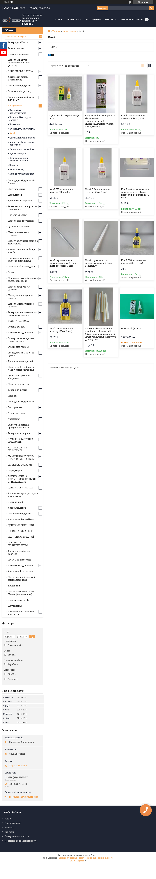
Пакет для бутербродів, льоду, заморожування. (21, 368)
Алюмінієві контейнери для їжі (22, 251)
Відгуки (9, 831)
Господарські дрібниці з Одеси (21, 182)
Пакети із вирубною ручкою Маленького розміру (19, 62)
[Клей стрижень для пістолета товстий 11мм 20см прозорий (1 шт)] (65, 238)
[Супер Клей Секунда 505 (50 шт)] (65, 94)
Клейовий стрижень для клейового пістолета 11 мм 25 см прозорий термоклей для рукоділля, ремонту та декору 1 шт (100, 334)
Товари (56, 31)
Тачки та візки (16, 48)
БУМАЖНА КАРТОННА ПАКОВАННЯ (20, 440)
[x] (52, 55)
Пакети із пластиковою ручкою (21, 305)
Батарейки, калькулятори (17, 111)
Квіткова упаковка (18, 54)
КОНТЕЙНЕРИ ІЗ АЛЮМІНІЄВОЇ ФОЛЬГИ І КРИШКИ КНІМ (22, 479)
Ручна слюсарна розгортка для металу (23, 495)
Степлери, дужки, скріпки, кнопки (19, 159)
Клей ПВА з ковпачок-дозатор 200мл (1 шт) (62, 190)
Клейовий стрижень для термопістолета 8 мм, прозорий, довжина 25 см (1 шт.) (136, 193)
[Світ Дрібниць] (11, 19)
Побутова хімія (16, 188)
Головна (57, 19)
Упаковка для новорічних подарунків (22, 208)
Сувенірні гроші (17, 413)
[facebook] (49, 55)
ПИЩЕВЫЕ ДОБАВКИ (20, 464)
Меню (8, 818)
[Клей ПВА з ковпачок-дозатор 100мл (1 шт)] (137, 94)
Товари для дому (17, 389)
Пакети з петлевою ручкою (18, 234)
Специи (12, 395)
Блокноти (15, 124)
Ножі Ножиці (17, 169)
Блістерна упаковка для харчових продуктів (21, 259)
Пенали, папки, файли (22, 149)
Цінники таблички (19, 226)
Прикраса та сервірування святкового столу (23, 279)
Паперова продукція (19, 85)
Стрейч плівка (16, 326)
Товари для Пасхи (18, 42)
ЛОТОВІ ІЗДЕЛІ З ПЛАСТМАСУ (17, 449)
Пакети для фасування (21, 220)
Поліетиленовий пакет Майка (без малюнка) (21, 593)
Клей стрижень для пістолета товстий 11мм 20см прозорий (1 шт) (63, 263)
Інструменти (15, 407)
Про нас (97, 19)
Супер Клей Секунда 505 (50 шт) (65, 117)
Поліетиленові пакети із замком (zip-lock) (22, 578)
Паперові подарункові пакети (21, 296)
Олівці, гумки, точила (22, 128)
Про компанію (13, 823)
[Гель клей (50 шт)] (137, 307)
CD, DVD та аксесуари (19, 559)
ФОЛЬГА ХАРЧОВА (18, 320)
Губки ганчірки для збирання (19, 377)
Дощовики (14, 585)
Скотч (11, 272)
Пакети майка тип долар (22, 266)
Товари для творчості (20, 433)
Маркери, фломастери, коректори (22, 143)
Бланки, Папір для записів (20, 118)
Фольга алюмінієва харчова (19, 552)
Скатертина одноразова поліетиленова (21, 339)
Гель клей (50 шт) (131, 328)
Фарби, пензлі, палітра (22, 137)
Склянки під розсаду (20, 91)
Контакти (111, 19)
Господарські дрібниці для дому (21, 98)
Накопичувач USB (18, 600)
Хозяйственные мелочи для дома (21, 613)
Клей (12, 133)
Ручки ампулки (18, 153)
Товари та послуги (76, 19)
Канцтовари (69, 31)
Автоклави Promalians (21, 519)
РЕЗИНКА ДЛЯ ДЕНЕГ (20, 531)
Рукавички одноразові (21, 332)
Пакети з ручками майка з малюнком (23, 242)
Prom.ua (94, 855)
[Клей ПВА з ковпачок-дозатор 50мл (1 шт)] (101, 167)
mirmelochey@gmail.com (23, 796)
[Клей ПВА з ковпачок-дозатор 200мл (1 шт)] (65, 167)
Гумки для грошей (18, 346)
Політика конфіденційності (21, 840)
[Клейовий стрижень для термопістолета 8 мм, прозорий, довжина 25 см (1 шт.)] (137, 167)
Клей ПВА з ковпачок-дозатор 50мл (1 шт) (97, 190)
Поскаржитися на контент (71, 858)
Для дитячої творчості (22, 173)
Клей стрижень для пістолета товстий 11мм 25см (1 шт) (98, 263)
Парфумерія (15, 194)
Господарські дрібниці (21, 401)
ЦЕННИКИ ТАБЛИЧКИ (21, 525)
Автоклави (14, 418)
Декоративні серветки (20, 200)
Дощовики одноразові (20, 361)
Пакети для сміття (18, 384)
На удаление (15, 605)
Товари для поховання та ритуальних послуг (22, 314)
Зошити (13, 165)
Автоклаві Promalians (20, 571)
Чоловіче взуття (17, 214)
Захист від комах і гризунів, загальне (18, 426)
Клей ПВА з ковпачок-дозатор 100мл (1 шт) (133, 117)
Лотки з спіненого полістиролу (18, 78)
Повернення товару (132, 19)
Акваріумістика (17, 507)
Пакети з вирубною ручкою (19, 288)
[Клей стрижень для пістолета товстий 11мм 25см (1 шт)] (101, 238)
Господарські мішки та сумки (21, 354)
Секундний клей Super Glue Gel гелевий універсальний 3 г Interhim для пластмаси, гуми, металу (100, 121)
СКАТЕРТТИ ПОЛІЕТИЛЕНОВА (18, 544)
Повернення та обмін (17, 836)
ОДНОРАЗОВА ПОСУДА (20, 71)
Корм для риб (15, 501)
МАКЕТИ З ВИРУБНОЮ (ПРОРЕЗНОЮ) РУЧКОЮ (21, 457)
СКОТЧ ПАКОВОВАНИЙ (21, 536)
